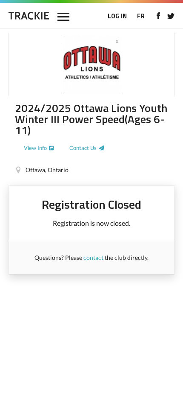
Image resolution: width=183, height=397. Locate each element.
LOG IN (117, 16)
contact (93, 257)
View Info (35, 147)
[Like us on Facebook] (158, 15)
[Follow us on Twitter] (170, 15)
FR (141, 16)
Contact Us (83, 147)
